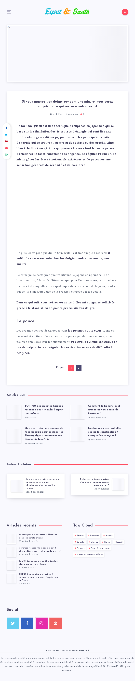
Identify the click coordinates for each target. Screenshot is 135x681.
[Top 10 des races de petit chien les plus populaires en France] (11, 565)
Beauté (81, 542)
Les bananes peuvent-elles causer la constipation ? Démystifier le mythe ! (104, 432)
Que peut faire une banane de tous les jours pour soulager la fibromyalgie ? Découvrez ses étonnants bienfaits (44, 434)
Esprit (119, 542)
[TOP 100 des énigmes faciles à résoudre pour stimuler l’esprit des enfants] (11, 578)
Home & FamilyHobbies (90, 554)
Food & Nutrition (100, 548)
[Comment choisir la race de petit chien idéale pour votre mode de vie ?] (11, 552)
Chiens (94, 542)
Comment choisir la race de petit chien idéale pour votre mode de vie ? (40, 549)
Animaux (94, 535)
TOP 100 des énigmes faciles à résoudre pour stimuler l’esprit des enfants (44, 410)
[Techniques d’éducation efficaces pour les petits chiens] (11, 539)
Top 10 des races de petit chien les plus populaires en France (38, 562)
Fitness (81, 548)
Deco (107, 542)
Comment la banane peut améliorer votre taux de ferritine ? (104, 410)
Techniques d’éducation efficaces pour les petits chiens (38, 536)
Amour (80, 535)
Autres (109, 535)
